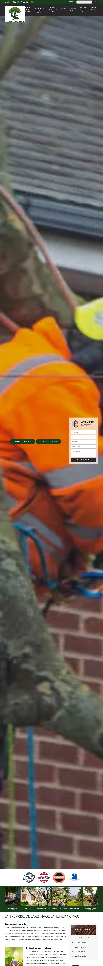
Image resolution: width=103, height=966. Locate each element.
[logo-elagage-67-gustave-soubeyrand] (10, 10)
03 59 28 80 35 (13, 2)
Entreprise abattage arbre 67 (26, 9)
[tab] (51, 483)
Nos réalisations (22, 441)
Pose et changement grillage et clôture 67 (39, 9)
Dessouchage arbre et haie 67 (53, 9)
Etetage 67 (63, 10)
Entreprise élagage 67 (72, 10)
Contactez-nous (49, 441)
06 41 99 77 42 (29, 2)
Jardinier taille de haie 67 (83, 9)
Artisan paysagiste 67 (93, 9)
